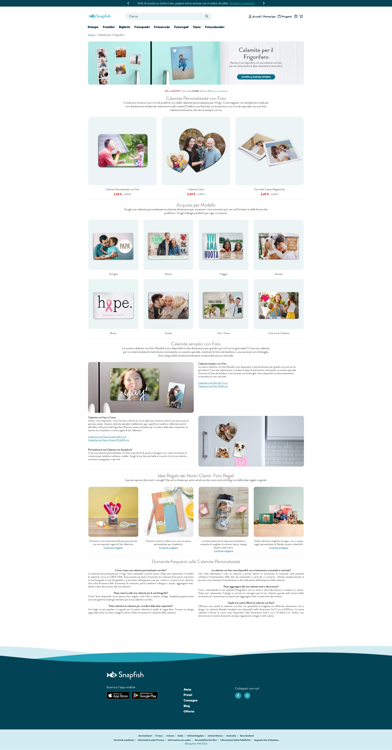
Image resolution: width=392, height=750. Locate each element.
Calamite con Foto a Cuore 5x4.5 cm (107, 437)
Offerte (189, 711)
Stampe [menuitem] (93, 27)
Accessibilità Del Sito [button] (206, 740)
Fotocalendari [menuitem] (214, 27)
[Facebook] (239, 694)
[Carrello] (300, 16)
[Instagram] (248, 694)
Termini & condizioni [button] (124, 740)
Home (91, 35)
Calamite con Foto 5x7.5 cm (212, 383)
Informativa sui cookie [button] (179, 740)
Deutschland (145, 735)
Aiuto (187, 689)
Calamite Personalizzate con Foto (122, 189)
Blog (187, 706)
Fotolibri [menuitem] (109, 27)
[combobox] (169, 16)
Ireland (170, 735)
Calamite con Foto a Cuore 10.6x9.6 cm (108, 440)
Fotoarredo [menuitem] (162, 27)
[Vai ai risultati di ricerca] (207, 16)
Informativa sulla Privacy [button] (151, 740)
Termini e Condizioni (246, 3)
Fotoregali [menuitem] (181, 27)
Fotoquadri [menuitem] (142, 27)
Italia (181, 735)
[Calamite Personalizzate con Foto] (122, 151)
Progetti (287, 16)
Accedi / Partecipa (263, 16)
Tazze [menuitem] (197, 27)
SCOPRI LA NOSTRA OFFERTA (256, 77)
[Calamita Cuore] (196, 151)
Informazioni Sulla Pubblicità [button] (235, 740)
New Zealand (247, 735)
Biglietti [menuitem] (124, 27)
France (159, 735)
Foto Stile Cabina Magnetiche (269, 189)
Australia (231, 735)
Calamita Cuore (196, 189)
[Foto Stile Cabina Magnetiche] (269, 151)
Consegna (190, 700)
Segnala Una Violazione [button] (266, 740)
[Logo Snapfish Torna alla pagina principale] (100, 15)
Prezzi (188, 695)
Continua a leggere (113, 548)
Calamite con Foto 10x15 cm (213, 386)
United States (215, 735)
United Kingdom (195, 735)
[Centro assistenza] (295, 16)
